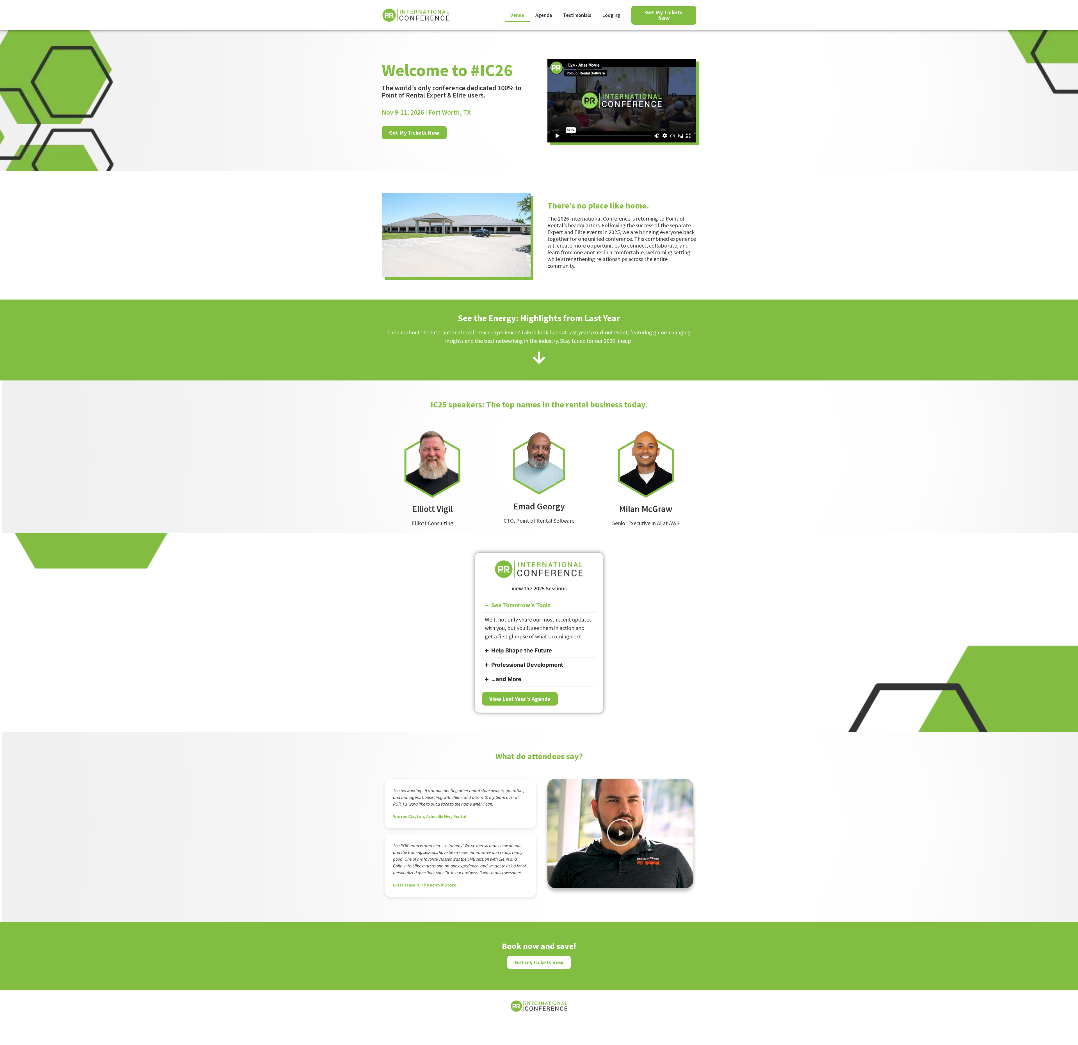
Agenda (543, 15)
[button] (620, 833)
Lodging (611, 15)
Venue (517, 15)
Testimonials (577, 15)
